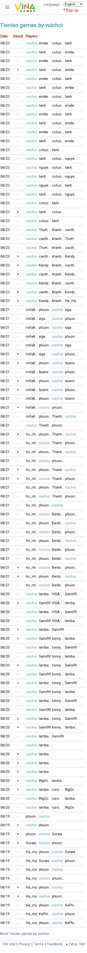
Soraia (57, 834)
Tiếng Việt (76, 944)
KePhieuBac (71, 905)
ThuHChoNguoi (45, 230)
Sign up (72, 10)
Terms (39, 944)
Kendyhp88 (71, 256)
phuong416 (32, 816)
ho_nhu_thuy (32, 434)
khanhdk (58, 230)
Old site (9, 944)
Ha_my (70, 301)
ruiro (55, 790)
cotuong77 (58, 43)
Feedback (54, 944)
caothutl (71, 230)
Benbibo (58, 514)
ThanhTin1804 (58, 416)
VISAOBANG (58, 594)
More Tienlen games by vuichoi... (25, 934)
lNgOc (43, 781)
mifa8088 (32, 310)
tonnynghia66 (58, 639)
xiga (68, 310)
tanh (68, 43)
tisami (69, 363)
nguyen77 (71, 159)
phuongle (45, 310)
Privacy (24, 944)
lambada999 (45, 594)
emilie (43, 43)
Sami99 (71, 594)
